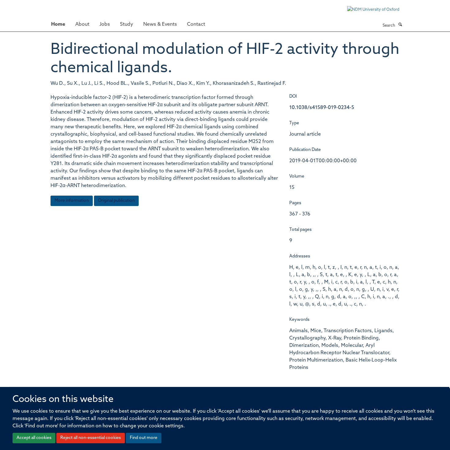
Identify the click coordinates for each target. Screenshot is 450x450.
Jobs (104, 24)
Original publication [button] (116, 200)
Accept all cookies (34, 438)
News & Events (160, 24)
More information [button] (71, 200)
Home (58, 24)
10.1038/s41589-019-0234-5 (321, 107)
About (82, 24)
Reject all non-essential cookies (90, 438)
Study (126, 24)
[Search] (400, 25)
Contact (196, 24)
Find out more (143, 438)
